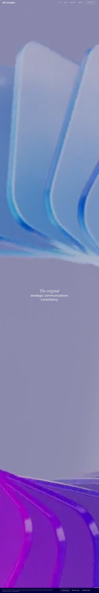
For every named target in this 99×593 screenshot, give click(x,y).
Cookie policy (23, 591)
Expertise (72, 2)
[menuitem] (60, 2)
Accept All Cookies (86, 590)
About (66, 2)
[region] (49, 590)
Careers (80, 2)
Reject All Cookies (75, 590)
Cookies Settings (65, 590)
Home (59, 2)
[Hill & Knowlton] (9, 2)
